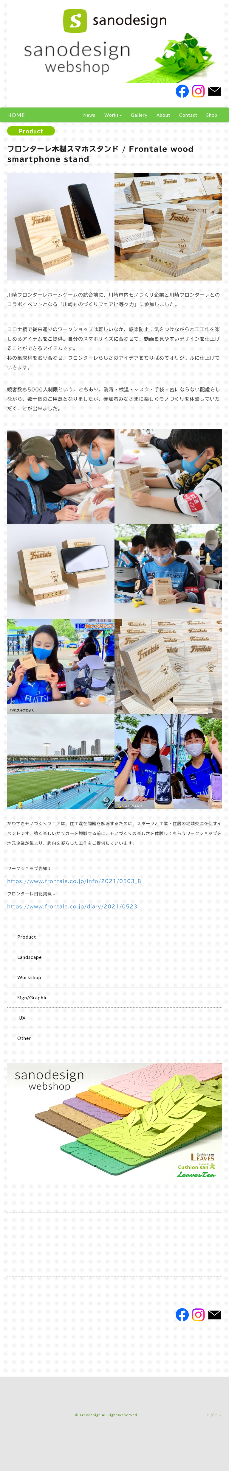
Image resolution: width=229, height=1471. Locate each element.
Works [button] (111, 115)
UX (21, 1017)
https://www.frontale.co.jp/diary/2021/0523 (72, 906)
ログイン (214, 1415)
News (89, 115)
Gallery (139, 115)
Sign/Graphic (32, 997)
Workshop (29, 977)
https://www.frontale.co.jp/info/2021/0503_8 (74, 881)
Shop (211, 115)
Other (24, 1038)
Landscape (29, 957)
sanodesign (90, 1415)
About (163, 115)
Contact (188, 115)
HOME (16, 115)
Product (26, 936)
